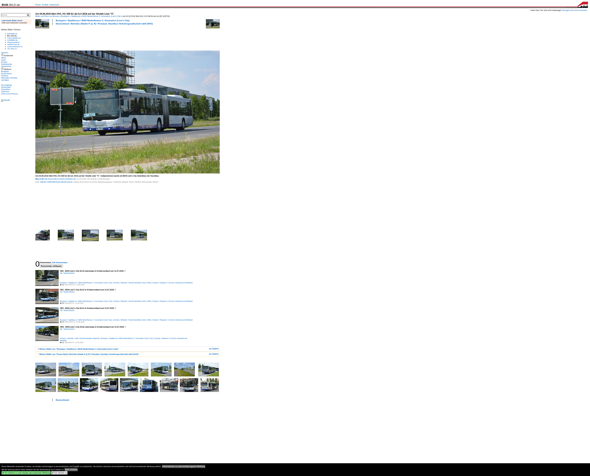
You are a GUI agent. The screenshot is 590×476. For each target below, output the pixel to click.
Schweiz (4, 76)
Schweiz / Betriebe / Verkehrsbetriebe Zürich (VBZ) (132, 283)
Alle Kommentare (59, 263)
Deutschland (62, 400)
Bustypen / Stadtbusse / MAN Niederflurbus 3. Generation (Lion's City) (93, 20)
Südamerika (6, 66)
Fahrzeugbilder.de (14, 38)
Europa (4, 62)
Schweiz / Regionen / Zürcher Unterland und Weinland (172, 283)
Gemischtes (6, 87)
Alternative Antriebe (9, 78)
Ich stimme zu (59, 473)
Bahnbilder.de (12, 34)
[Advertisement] (91, 37)
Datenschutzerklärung (9, 94)
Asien (3, 60)
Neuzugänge (6, 85)
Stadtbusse (76, 16)
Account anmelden (579, 10)
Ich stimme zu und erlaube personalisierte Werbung (26, 473)
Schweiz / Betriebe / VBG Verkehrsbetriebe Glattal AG (80, 338)
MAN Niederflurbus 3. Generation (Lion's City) (102, 16)
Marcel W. (39, 179)
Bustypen (65, 16)
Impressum (54, 5)
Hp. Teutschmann (67, 273)
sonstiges (5, 80)
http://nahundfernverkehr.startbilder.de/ (60, 179)
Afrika (3, 58)
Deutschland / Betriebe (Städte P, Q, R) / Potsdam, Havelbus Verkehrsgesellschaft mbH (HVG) (104, 23)
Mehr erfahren (71, 469)
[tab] (127, 349)
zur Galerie (213, 349)
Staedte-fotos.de (13, 44)
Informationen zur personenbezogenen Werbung (183, 466)
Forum (38, 5)
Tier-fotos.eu (12, 49)
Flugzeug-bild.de (13, 42)
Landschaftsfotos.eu (14, 46)
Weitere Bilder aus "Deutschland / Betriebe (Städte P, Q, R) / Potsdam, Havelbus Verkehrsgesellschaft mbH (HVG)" (89, 354)
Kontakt (45, 5)
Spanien (4, 53)
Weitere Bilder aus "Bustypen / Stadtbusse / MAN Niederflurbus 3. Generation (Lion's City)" (79, 349)
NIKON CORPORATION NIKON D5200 (56, 182)
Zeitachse (5, 91)
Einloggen (566, 10)
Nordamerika (6, 64)
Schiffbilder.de (12, 40)
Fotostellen (5, 89)
